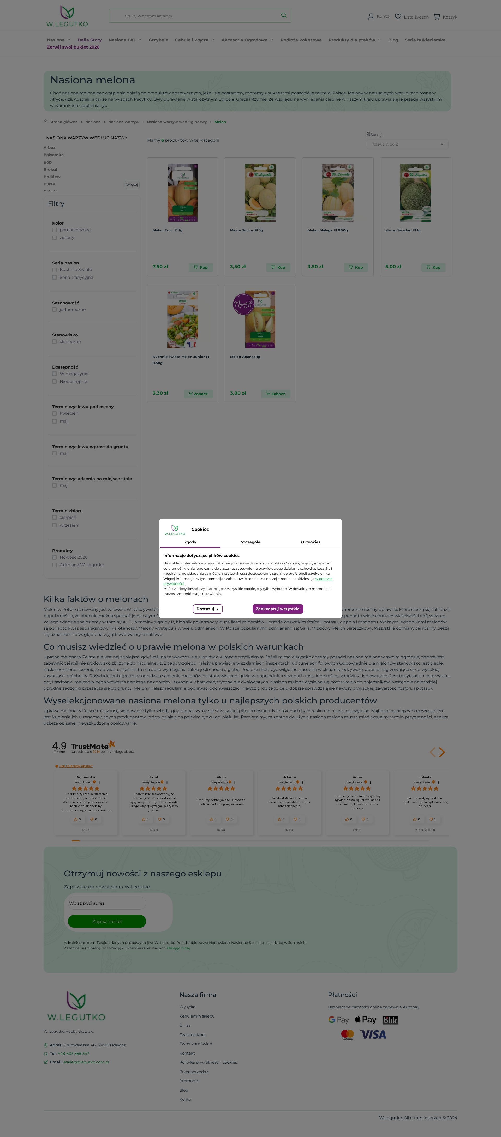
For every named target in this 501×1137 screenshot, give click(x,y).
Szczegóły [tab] (250, 542)
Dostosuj (206, 608)
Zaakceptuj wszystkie (278, 608)
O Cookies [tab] (310, 542)
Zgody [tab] (190, 542)
